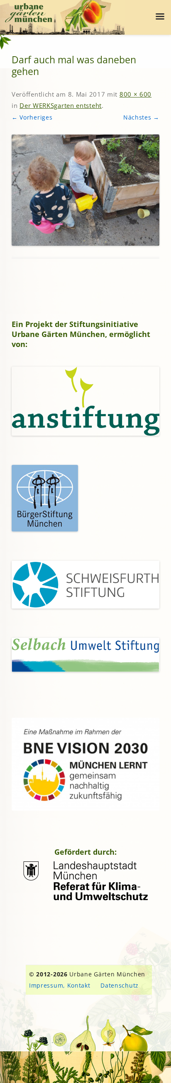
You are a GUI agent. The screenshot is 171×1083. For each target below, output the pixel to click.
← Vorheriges (32, 117)
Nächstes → (141, 117)
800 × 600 (135, 94)
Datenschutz (119, 985)
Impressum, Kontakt (59, 985)
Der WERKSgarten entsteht (61, 105)
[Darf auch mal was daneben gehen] (85, 190)
